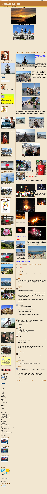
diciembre (3, 396)
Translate (3, 82)
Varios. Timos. (2, 434)
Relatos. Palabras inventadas (4, 431)
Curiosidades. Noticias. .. (4, 414)
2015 (2, 391)
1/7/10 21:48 (19, 377)
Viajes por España (3, 435)
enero (3, 406)
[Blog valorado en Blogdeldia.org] (3, 485)
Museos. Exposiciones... (4, 427)
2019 (2, 388)
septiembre (3, 398)
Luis (19, 327)
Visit (3, 481)
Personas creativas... (3, 429)
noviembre (3, 397)
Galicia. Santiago (3, 420)
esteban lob (20, 360)
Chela (19, 287)
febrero (3, 405)
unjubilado (20, 271)
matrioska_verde (21, 352)
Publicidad (2, 430)
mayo (3, 403)
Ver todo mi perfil (3, 91)
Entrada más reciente (19, 380)
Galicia (1, 419)
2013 (2, 393)
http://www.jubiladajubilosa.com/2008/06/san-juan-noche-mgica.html (27, 262)
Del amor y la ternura (3, 415)
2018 (2, 389)
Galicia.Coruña (20, 267)
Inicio (32, 380)
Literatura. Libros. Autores (4, 424)
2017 (2, 390)
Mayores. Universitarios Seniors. (5, 425)
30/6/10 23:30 (20, 366)
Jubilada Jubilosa (11, 4)
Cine (1, 413)
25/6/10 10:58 (20, 286)
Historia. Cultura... (3, 423)
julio (2, 400)
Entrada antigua (44, 380)
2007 (2, 408)
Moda (1, 426)
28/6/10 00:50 (20, 351)
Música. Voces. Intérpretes (4, 428)
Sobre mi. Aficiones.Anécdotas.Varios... (6, 432)
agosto (3, 399)
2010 (2, 395)
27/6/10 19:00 (20, 333)
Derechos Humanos (3, 416)
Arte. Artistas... (3, 412)
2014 (2, 392)
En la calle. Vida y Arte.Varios (5, 418)
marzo (3, 404)
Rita (19, 278)
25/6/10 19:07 (20, 317)
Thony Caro (20, 367)
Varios (1, 433)
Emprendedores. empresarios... (5, 417)
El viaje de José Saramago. (5, 402)
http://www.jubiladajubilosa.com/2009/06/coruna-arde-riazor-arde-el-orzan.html (28, 264)
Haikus (1, 422)
